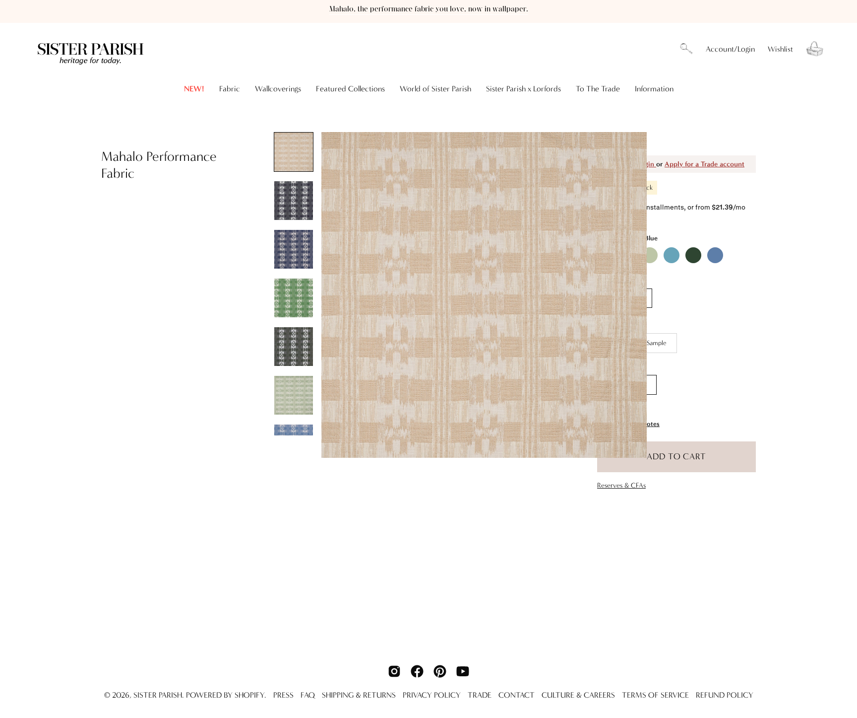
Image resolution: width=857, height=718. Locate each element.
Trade (479, 695)
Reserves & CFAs (621, 485)
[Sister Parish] (92, 49)
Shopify (249, 695)
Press (283, 695)
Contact (516, 695)
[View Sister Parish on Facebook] (417, 671)
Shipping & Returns (359, 695)
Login (646, 164)
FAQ (308, 695)
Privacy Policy (432, 695)
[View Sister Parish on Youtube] (462, 671)
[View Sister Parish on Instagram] (394, 671)
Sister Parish (157, 695)
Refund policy (724, 695)
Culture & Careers (578, 695)
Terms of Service (655, 695)
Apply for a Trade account (704, 164)
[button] (686, 49)
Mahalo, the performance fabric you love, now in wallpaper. (428, 9)
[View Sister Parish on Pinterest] (439, 671)
